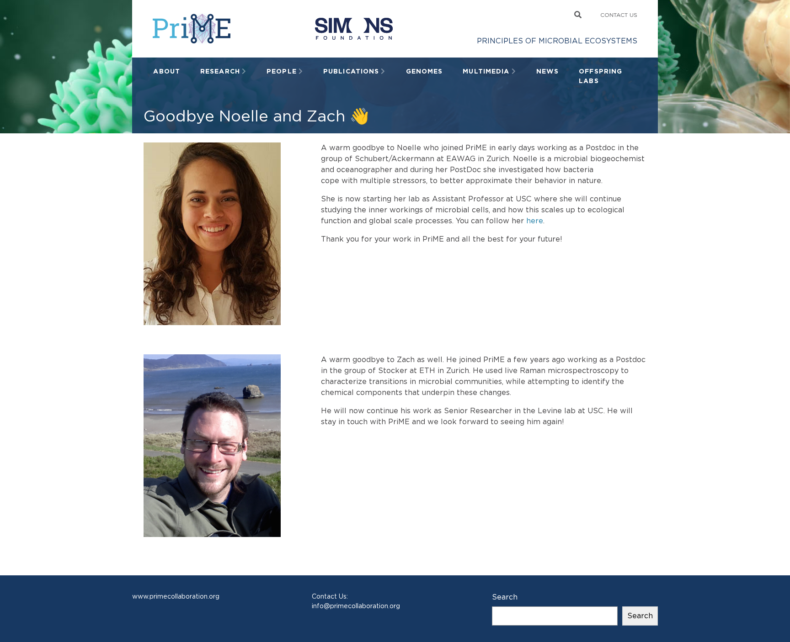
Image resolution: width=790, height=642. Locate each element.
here (534, 220)
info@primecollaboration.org (356, 606)
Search (505, 597)
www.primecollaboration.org (175, 596)
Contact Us (618, 14)
